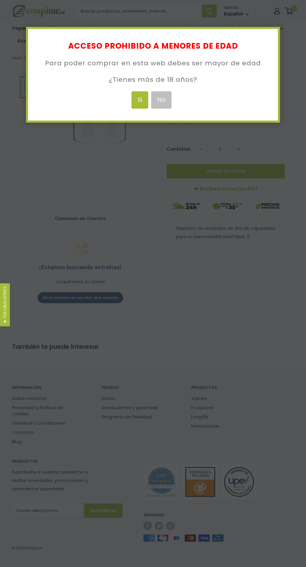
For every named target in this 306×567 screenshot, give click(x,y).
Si (139, 99)
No (161, 99)
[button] (5, 305)
